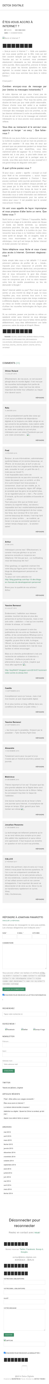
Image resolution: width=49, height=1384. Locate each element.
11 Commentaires (15, 33)
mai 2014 (7, 1181)
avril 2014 (7, 1185)
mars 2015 (8, 1140)
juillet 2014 (8, 1173)
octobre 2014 (9, 1161)
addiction (22, 337)
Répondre (40, 398)
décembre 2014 (9, 1152)
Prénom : (6, 1041)
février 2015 (8, 1144)
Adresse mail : (8, 1061)
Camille (8, 688)
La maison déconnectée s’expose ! (17, 1107)
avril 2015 (7, 1136)
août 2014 (7, 1169)
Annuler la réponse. (11, 921)
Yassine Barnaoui (13, 605)
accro (14, 337)
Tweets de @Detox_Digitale (13, 1088)
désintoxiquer (30, 342)
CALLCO (9, 859)
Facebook (30, 1249)
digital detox (34, 345)
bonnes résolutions (35, 337)
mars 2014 (8, 1189)
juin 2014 (7, 1177)
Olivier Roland (11, 371)
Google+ (24, 1252)
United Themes (39, 1379)
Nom (5, 933)
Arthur (8, 541)
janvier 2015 (8, 1148)
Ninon (9, 30)
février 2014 (8, 1193)
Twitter (22, 1249)
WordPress (16, 1379)
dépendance (18, 342)
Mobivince (10, 777)
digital (13, 345)
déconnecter (19, 339)
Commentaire (8, 943)
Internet (6, 347)
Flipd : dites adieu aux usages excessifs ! (19, 1099)
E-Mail (20, 933)
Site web (35, 933)
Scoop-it (39, 1249)
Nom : (5, 1051)
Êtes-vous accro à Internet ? (14, 1103)
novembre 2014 (9, 1156)
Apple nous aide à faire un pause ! (16, 1118)
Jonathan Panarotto (14, 824)
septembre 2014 (10, 1165)
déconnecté (8, 339)
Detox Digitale (13, 5)
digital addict (22, 345)
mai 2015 (7, 1132)
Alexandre (9, 748)
